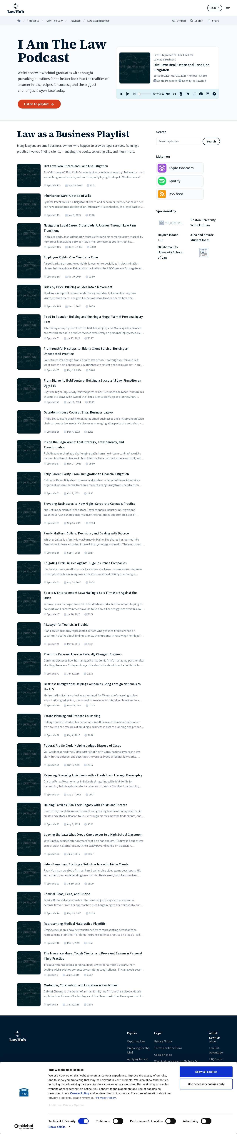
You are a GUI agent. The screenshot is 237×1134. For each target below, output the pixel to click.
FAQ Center (216, 1059)
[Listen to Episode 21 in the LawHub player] (29, 874)
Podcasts (33, 21)
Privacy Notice (163, 1041)
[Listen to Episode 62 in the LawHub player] (29, 483)
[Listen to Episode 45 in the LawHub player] (29, 634)
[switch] (118, 1121)
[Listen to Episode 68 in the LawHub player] (29, 422)
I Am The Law (54, 21)
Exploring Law (136, 1041)
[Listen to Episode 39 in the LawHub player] (29, 693)
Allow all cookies (206, 1071)
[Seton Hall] (203, 252)
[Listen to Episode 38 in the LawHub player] (29, 725)
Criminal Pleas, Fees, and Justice (67, 894)
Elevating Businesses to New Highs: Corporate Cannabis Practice (90, 503)
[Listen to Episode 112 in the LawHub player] (29, 175)
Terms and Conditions (168, 1048)
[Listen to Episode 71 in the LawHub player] (29, 390)
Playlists (75, 21)
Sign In (215, 8)
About (213, 1041)
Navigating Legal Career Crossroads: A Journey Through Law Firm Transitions (90, 228)
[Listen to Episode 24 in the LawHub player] (29, 785)
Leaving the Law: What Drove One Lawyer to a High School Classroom (93, 834)
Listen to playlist (36, 104)
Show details (57, 1126)
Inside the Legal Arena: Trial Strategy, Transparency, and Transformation (84, 445)
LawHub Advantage (216, 1050)
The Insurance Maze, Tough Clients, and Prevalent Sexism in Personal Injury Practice (93, 956)
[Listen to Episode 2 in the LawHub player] (29, 963)
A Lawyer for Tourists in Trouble (66, 624)
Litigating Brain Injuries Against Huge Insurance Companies (85, 563)
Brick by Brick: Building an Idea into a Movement (78, 287)
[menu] (227, 8)
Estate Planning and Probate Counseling (72, 716)
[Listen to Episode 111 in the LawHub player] (29, 205)
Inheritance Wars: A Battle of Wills (67, 195)
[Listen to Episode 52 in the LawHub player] (29, 572)
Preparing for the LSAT (138, 1050)
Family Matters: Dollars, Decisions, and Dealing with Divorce (86, 533)
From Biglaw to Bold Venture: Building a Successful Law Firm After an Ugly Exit (92, 383)
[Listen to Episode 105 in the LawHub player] (29, 267)
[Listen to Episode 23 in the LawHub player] (29, 814)
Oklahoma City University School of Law (170, 252)
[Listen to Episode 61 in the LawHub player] (29, 513)
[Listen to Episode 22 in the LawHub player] (29, 844)
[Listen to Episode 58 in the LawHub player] (29, 543)
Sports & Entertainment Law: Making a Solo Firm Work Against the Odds (90, 595)
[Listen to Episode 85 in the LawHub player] (29, 358)
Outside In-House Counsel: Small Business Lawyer (79, 412)
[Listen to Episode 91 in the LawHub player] (29, 326)
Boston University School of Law (203, 223)
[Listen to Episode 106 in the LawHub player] (29, 235)
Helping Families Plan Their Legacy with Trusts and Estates (85, 805)
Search (211, 142)
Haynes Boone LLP (168, 237)
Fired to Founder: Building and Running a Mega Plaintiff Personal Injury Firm (93, 319)
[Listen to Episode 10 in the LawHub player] (29, 933)
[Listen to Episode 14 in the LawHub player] (29, 903)
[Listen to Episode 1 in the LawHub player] (29, 995)
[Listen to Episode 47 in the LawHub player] (29, 602)
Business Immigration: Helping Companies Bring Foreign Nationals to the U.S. (92, 687)
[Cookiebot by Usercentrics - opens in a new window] (24, 1127)
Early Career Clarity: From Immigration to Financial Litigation (86, 474)
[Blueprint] (171, 223)
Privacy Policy (106, 1097)
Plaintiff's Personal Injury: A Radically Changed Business (83, 654)
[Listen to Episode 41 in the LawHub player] (29, 664)
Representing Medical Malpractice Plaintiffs (75, 923)
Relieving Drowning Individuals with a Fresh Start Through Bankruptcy (93, 775)
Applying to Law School (137, 1061)
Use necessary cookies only (206, 1083)
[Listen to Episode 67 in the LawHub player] (29, 451)
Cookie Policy (79, 1093)
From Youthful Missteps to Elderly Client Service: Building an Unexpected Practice (86, 351)
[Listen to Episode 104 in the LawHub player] (29, 296)
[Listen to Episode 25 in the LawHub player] (29, 755)
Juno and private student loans (202, 237)
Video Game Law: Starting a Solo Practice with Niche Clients (86, 864)
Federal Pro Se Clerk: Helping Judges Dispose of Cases (82, 745)
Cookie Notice (163, 1055)
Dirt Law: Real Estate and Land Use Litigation (76, 166)
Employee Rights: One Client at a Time (71, 257)
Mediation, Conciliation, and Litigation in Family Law (80, 985)
